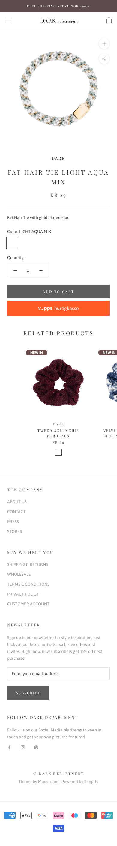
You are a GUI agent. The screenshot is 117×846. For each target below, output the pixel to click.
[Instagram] (23, 747)
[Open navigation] (8, 20)
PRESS (13, 521)
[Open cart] (109, 21)
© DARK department (58, 773)
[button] (58, 308)
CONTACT (16, 511)
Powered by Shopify (80, 781)
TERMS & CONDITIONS (28, 584)
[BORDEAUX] (58, 452)
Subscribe (28, 692)
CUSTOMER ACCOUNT (28, 604)
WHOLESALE (19, 574)
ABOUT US (17, 501)
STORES (14, 531)
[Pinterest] (36, 747)
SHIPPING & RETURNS (27, 564)
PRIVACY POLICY (23, 594)
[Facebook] (9, 747)
